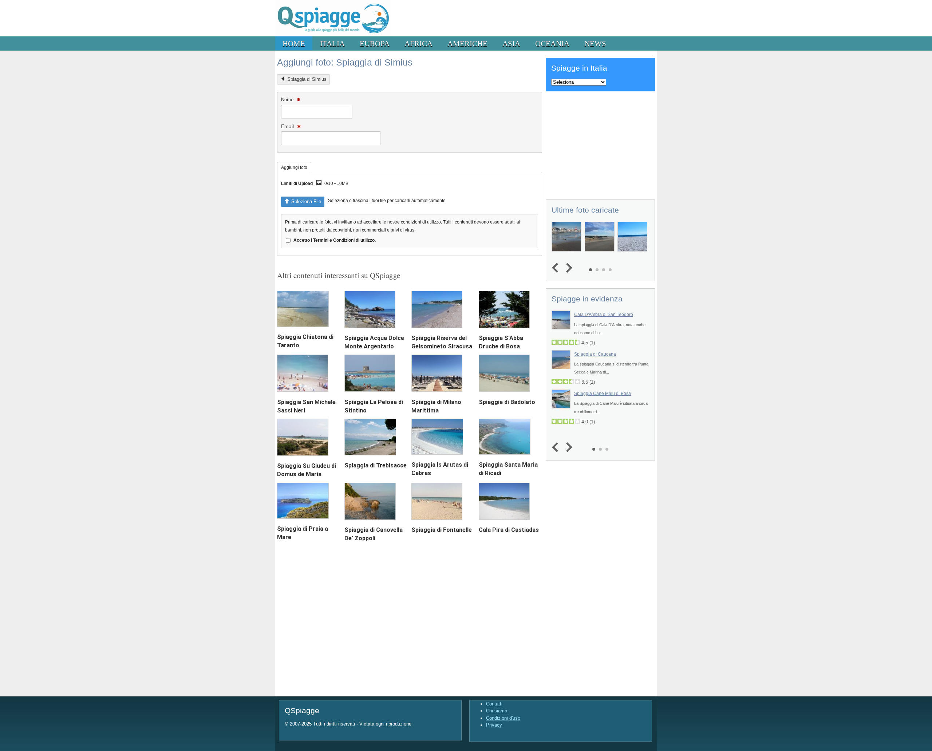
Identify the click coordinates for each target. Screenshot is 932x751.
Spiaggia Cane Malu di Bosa (602, 393)
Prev (557, 268)
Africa (418, 43)
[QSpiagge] (333, 34)
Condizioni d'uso (503, 718)
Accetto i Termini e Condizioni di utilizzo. (334, 240)
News (595, 43)
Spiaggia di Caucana (595, 354)
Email (288, 126)
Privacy (494, 725)
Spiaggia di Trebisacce (375, 465)
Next (567, 268)
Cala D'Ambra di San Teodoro (603, 314)
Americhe (467, 43)
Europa (375, 43)
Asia (511, 43)
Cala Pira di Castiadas (509, 529)
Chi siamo (496, 711)
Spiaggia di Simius (307, 79)
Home (294, 43)
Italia (332, 43)
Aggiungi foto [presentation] (294, 167)
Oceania (552, 43)
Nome (288, 99)
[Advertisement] (600, 144)
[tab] (294, 167)
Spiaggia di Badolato (507, 402)
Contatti (494, 704)
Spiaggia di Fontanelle (441, 529)
